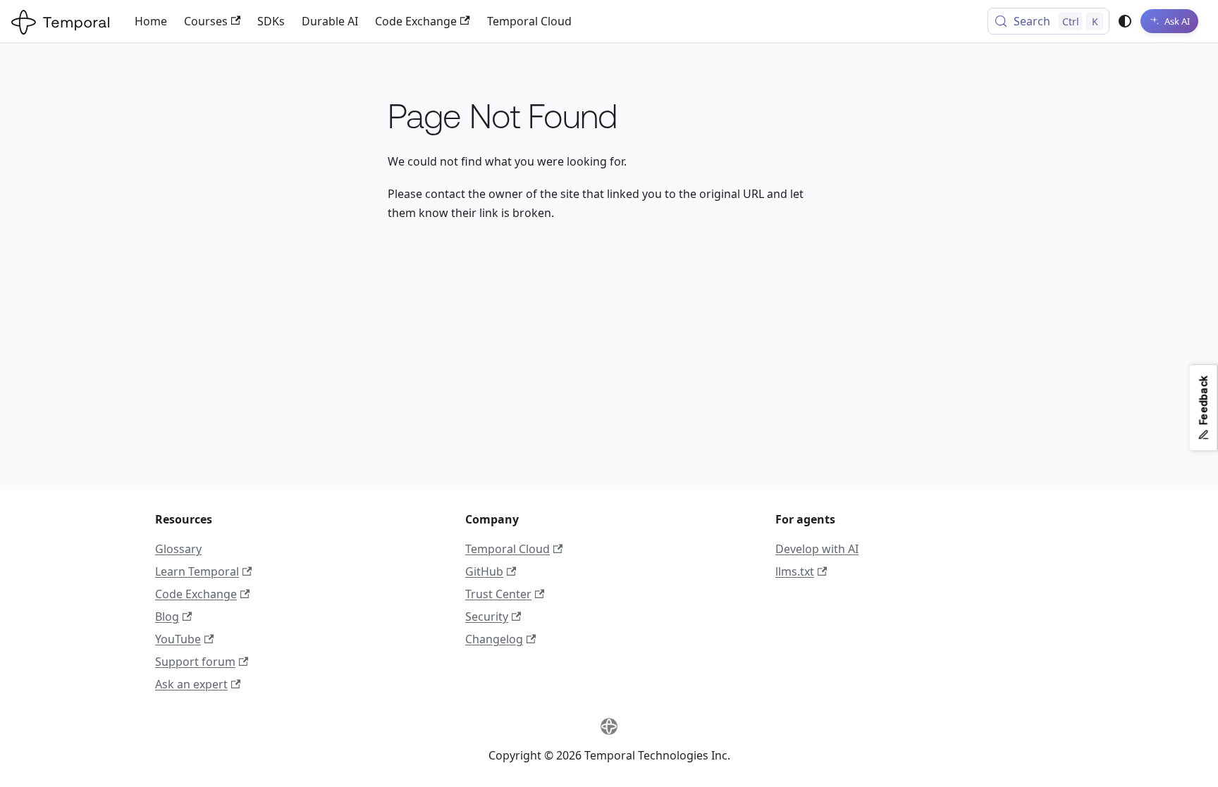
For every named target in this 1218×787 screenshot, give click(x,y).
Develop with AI (817, 549)
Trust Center (498, 594)
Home (151, 21)
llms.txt (794, 571)
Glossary (178, 549)
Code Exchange (416, 21)
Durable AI (330, 21)
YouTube (178, 639)
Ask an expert (191, 684)
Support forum (195, 661)
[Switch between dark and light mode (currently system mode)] (1125, 21)
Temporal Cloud (529, 21)
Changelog (494, 639)
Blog (167, 616)
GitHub (484, 571)
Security (486, 616)
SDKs (271, 21)
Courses (206, 21)
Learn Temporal (197, 571)
